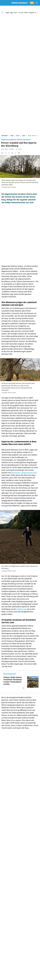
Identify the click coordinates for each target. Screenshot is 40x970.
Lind (23, 136)
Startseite (4, 136)
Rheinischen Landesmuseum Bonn (24, 472)
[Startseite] (19, 3)
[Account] (37, 3)
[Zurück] (2, 12)
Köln (12, 136)
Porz (17, 136)
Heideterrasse (21, 609)
